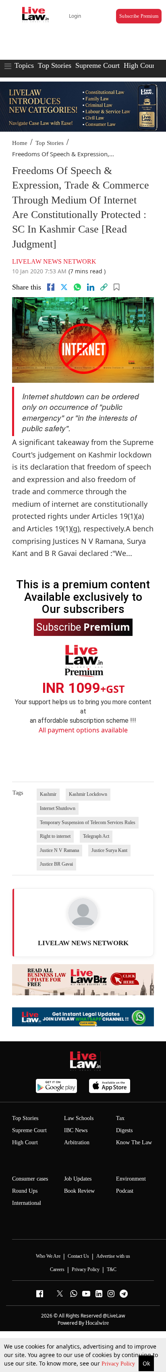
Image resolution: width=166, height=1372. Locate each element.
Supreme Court (97, 65)
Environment (131, 1179)
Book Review (79, 1191)
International (26, 1203)
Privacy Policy (119, 1364)
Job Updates (77, 1179)
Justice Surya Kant (109, 850)
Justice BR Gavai (56, 864)
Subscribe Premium (138, 16)
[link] (104, 287)
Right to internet (55, 836)
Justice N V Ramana (59, 850)
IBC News (75, 1130)
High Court (25, 1142)
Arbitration (76, 1142)
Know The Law (134, 1142)
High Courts (142, 65)
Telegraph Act (96, 836)
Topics (24, 65)
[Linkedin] (90, 287)
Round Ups (24, 1191)
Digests (124, 1130)
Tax (120, 1118)
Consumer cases (30, 1179)
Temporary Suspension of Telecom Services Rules (87, 822)
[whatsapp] (77, 287)
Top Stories (54, 65)
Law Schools (78, 1118)
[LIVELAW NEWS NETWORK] (83, 913)
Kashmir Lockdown (88, 794)
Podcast (124, 1191)
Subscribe (83, 627)
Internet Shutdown (57, 808)
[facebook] (50, 287)
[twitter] (64, 287)
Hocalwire (97, 1323)
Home (19, 143)
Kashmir (48, 794)
